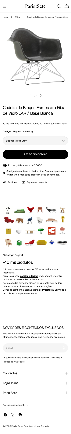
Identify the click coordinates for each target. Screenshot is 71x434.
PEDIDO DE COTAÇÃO (35, 154)
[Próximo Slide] (41, 95)
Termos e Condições (50, 357)
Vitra (17, 17)
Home (5, 17)
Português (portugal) (13, 405)
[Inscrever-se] (64, 348)
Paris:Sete (17, 426)
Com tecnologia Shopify (36, 426)
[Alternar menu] (4, 6)
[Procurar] (59, 6)
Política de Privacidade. (14, 361)
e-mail (21, 174)
